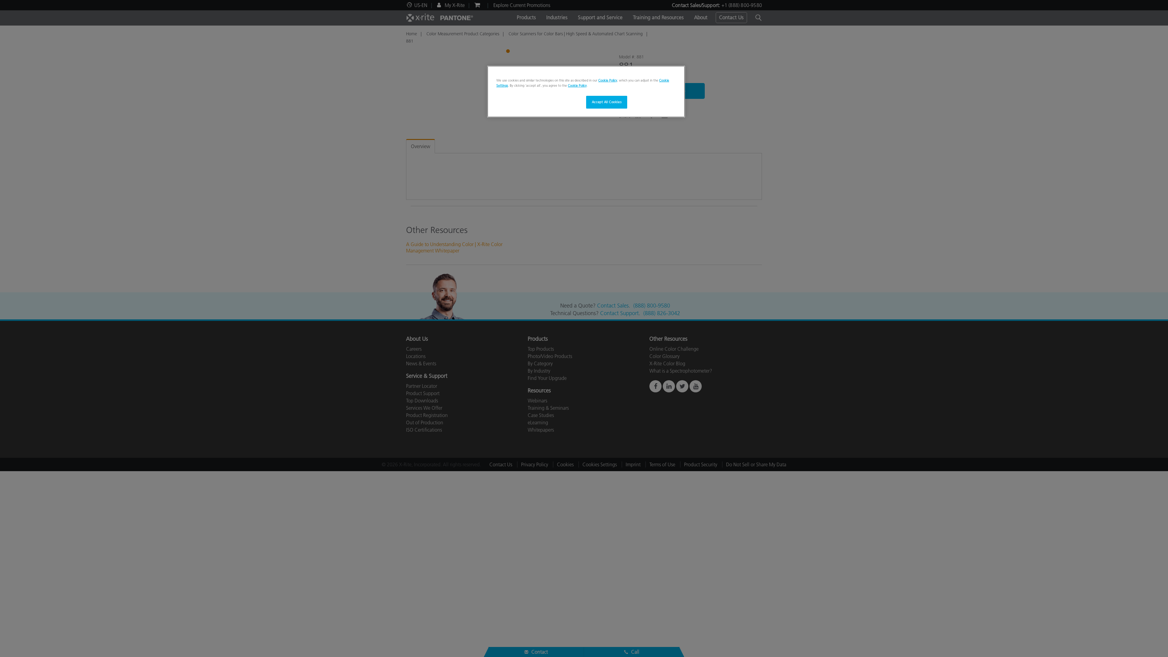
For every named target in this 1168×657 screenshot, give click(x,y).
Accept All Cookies (606, 102)
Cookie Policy (607, 80)
